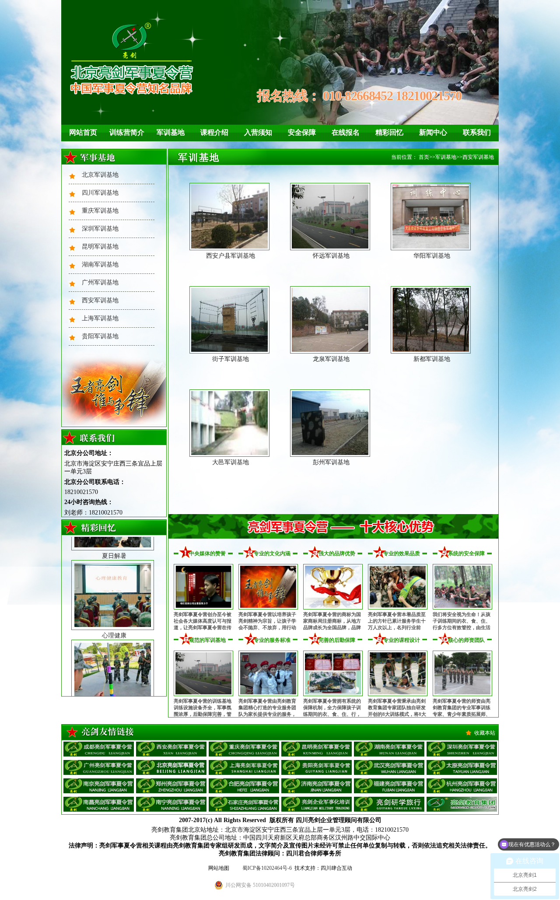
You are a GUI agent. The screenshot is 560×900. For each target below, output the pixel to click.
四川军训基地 (100, 192)
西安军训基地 (100, 300)
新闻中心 (433, 132)
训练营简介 (126, 132)
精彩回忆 (389, 132)
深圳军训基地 (100, 228)
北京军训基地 (100, 175)
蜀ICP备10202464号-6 (267, 868)
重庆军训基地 (100, 210)
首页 (424, 157)
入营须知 (258, 132)
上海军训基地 (100, 318)
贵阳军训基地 (100, 336)
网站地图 (218, 868)
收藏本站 (484, 733)
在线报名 (346, 132)
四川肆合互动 (336, 868)
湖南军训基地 (100, 264)
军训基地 (171, 132)
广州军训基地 (100, 282)
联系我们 (477, 132)
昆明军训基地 (100, 246)
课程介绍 (214, 132)
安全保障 (302, 132)
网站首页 (83, 132)
